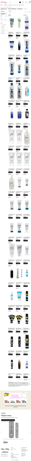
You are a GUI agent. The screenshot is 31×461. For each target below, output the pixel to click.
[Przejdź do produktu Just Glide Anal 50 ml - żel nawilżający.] (19, 136)
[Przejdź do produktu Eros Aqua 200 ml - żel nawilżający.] (11, 68)
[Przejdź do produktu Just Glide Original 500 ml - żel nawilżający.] (11, 182)
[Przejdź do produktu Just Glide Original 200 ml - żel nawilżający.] (19, 159)
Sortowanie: (9, 10)
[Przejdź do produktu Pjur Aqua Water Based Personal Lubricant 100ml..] (19, 341)
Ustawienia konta (23, 455)
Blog (11, 449)
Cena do (5, 19)
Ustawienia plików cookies (14, 457)
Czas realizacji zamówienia (24, 450)
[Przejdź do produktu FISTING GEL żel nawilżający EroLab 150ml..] (11, 114)
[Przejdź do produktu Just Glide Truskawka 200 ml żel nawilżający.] (26, 250)
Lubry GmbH (3, 30)
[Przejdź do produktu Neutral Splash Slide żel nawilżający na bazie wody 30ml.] (19, 296)
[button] (20, 2)
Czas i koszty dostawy (24, 449)
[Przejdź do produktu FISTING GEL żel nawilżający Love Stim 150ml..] (26, 114)
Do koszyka (10, 35)
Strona (20, 379)
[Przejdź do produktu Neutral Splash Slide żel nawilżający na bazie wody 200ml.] (11, 296)
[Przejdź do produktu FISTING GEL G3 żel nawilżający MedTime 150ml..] (26, 91)
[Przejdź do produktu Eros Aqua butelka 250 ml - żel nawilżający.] (11, 91)
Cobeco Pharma (4, 24)
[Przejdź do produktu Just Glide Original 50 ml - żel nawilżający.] (26, 159)
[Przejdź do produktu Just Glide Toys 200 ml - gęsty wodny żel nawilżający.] (11, 250)
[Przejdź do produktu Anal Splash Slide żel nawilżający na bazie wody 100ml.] (26, 22)
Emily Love (3, 26)
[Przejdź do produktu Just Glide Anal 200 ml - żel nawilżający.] (11, 136)
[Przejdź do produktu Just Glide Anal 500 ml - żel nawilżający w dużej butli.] (26, 136)
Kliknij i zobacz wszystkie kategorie (8, 420)
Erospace (3, 27)
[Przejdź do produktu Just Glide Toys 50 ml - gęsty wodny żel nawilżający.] (19, 250)
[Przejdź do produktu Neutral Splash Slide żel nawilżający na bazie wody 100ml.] (26, 273)
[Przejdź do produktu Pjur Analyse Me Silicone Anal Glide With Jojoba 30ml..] (26, 318)
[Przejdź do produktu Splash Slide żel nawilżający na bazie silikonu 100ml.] (26, 364)
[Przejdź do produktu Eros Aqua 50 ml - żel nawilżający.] (19, 68)
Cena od (2, 19)
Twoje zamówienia (23, 454)
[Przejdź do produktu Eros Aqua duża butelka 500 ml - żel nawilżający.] (19, 91)
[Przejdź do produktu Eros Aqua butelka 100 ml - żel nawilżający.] (26, 68)
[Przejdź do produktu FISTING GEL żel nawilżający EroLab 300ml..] (19, 114)
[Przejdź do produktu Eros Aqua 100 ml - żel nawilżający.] (26, 45)
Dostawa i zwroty (23, 451)
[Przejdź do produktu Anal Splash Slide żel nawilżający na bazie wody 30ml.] (11, 45)
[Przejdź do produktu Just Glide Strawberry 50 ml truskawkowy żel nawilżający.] (26, 227)
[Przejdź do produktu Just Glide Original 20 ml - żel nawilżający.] (11, 159)
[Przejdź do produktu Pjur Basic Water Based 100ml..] (11, 364)
